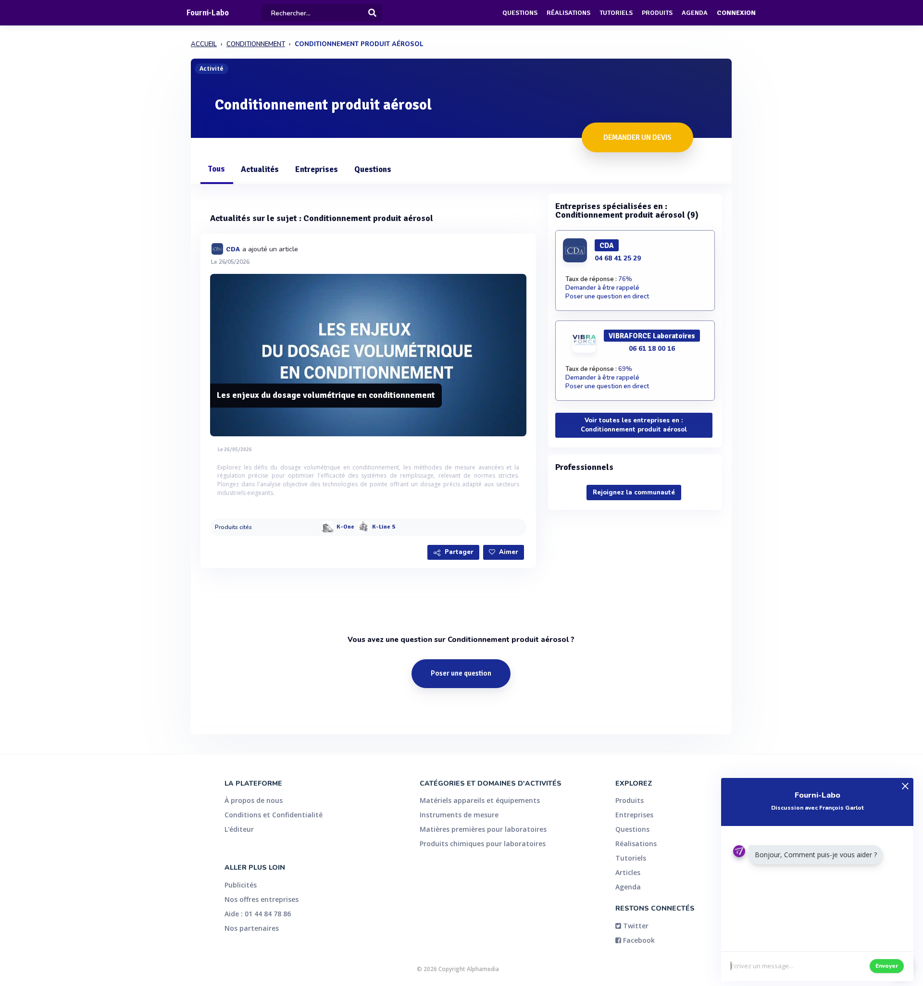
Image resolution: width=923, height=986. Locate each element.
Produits (657, 13)
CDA (233, 249)
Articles (627, 872)
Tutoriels (616, 13)
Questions (519, 13)
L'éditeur (239, 829)
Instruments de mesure (459, 814)
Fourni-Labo (208, 13)
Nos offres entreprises (262, 899)
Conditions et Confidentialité (274, 814)
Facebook (638, 940)
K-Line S (384, 527)
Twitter (635, 925)
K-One (345, 527)
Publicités (241, 884)
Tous (216, 169)
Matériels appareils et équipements (480, 800)
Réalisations (568, 13)
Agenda (695, 13)
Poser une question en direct (607, 296)
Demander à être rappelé (602, 287)
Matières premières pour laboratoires (483, 829)
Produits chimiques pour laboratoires (483, 843)
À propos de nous (254, 800)
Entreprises (316, 169)
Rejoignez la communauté (634, 492)
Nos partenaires (252, 928)
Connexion (736, 13)
